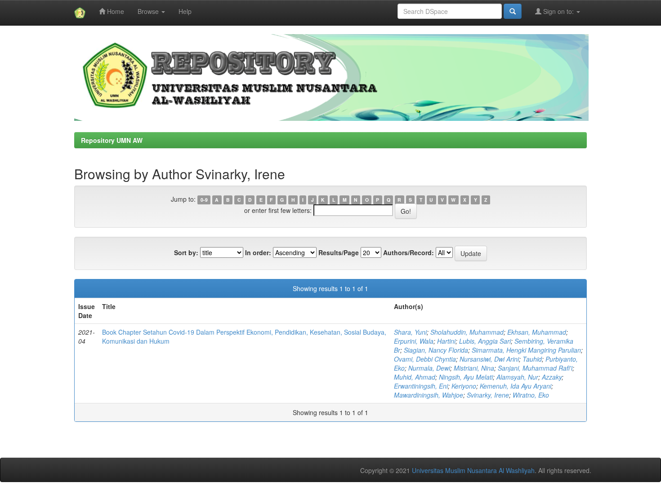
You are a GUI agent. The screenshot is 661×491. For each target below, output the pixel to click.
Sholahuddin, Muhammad (467, 331)
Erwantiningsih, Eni (421, 385)
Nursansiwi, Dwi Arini (489, 358)
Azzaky (552, 376)
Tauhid (532, 358)
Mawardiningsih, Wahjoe (428, 394)
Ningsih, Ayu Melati (466, 376)
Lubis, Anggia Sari (485, 340)
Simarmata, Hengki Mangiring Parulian (526, 349)
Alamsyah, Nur (517, 376)
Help (185, 11)
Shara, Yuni (410, 331)
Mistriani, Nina (474, 367)
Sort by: (186, 252)
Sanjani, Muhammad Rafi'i (535, 367)
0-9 (204, 199)
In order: (258, 252)
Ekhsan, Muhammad (536, 331)
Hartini (446, 340)
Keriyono (463, 385)
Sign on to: (558, 11)
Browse (149, 11)
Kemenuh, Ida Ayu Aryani (515, 385)
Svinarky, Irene (488, 394)
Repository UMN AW (112, 140)
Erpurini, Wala (413, 340)
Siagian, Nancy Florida (436, 349)
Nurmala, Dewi (429, 367)
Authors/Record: (408, 252)
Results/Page (338, 252)
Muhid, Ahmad (414, 376)
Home (114, 11)
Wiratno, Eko (531, 394)
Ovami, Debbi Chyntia (425, 358)
